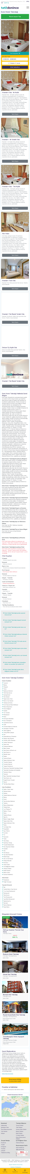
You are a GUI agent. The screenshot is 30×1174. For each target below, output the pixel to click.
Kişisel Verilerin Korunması (15, 1164)
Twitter (3, 1144)
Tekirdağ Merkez (12, 956)
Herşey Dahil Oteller (21, 1129)
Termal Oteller (19, 1125)
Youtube (3, 1148)
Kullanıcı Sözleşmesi (16, 1167)
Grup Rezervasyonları (6, 1129)
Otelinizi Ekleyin (20, 1142)
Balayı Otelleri (19, 1131)
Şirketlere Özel (5, 1127)
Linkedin (3, 1150)
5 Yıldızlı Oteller (20, 1135)
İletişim (3, 1133)
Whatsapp (25, 1172)
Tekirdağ (5, 933)
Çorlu (9, 996)
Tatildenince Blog (5, 1152)
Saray (9, 933)
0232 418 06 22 (20, 1147)
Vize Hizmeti (4, 1131)
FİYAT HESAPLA (15, 67)
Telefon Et (15, 1172)
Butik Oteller (19, 1133)
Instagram (3, 1146)
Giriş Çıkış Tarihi (6, 57)
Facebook (3, 1142)
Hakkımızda (4, 1125)
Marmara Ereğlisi (12, 1040)
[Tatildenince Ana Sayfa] (10, 7)
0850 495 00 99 (20, 1149)
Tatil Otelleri (19, 1127)
